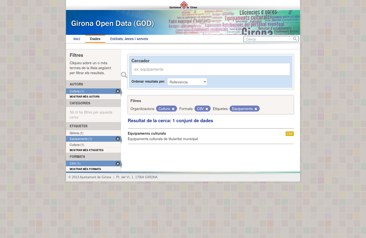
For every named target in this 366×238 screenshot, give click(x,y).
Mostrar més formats (85, 169)
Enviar (124, 75)
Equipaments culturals (147, 133)
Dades (95, 38)
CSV (290, 133)
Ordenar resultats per (147, 81)
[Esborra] (173, 109)
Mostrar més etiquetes (87, 150)
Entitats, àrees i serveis (129, 38)
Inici (76, 38)
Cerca (295, 39)
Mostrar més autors (85, 96)
